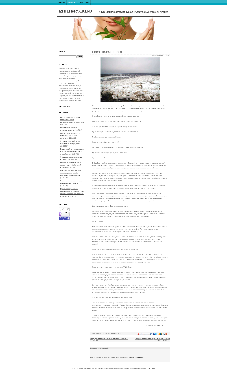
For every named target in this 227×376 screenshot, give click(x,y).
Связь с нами (84, 2)
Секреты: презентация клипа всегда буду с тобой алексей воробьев (70, 165)
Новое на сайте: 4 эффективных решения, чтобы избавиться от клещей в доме (72, 151)
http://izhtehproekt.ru (161, 325)
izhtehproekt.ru (75, 11)
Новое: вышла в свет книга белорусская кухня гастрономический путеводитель (72, 119)
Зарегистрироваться (136, 357)
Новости (71, 2)
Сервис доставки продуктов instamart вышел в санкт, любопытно (70, 135)
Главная (62, 2)
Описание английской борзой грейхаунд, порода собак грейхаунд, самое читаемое (70, 173)
